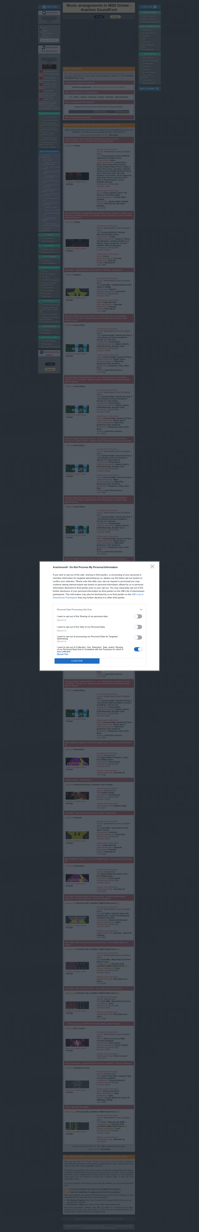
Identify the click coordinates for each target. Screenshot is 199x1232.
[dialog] (99, 616)
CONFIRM (77, 661)
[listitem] (99, 609)
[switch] (138, 616)
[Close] (153, 567)
